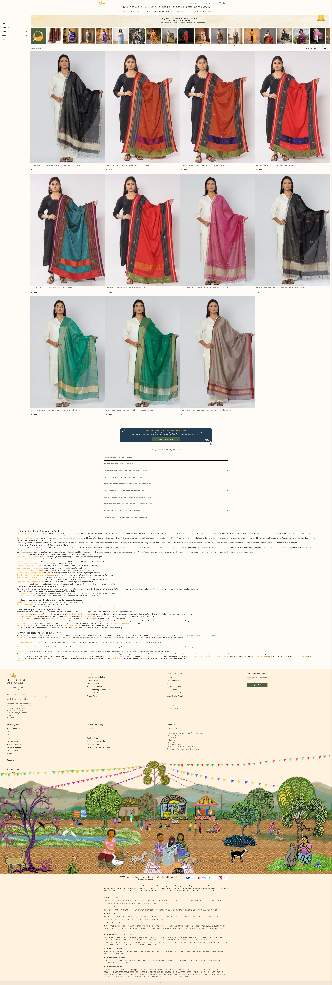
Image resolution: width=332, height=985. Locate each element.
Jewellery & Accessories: (26, 623)
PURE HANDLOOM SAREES (114, 951)
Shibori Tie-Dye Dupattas (26, 563)
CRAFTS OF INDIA (204, 11)
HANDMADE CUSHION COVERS (158, 972)
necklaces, (114, 623)
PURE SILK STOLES (123, 963)
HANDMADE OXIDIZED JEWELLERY (188, 974)
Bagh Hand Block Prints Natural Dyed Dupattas (35, 575)
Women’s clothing (24, 614)
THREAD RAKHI (193, 901)
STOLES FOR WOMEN (132, 960)
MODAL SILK (202, 917)
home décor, (169, 635)
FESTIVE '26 (191, 11)
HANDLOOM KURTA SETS (146, 970)
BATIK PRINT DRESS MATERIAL (174, 940)
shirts (64, 619)
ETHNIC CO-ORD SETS (194, 970)
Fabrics (19, 616)
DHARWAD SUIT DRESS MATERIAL (147, 940)
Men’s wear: (21, 619)
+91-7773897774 (173, 742)
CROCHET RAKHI (145, 901)
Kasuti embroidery (24, 533)
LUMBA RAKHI (109, 903)
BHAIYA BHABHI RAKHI (126, 903)
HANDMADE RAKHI (111, 901)
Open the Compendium (166, 439)
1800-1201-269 (172, 738)
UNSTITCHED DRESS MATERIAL (116, 937)
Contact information (145, 879)
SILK (132, 919)
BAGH (127, 919)
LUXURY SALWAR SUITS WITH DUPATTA (119, 970)
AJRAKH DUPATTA (206, 960)
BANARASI (158, 919)
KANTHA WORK (110, 919)
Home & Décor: (22, 621)
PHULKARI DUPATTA (150, 960)
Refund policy (132, 877)
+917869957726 (184, 733)
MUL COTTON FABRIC (182, 926)
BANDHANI (127, 917)
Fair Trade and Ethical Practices (29, 642)
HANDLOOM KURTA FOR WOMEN (171, 970)
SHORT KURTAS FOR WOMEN (206, 910)
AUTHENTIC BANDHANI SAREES (154, 951)
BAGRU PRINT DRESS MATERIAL (201, 937)
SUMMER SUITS (161, 910)
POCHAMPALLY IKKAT (144, 919)
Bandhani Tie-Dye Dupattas (27, 561)
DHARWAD (167, 917)
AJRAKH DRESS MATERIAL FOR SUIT (144, 937)
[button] (232, 3)
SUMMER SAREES (126, 910)
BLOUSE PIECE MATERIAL (178, 977)
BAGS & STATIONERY (167, 11)
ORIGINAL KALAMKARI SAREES (199, 951)
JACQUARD (137, 917)
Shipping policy (172, 877)
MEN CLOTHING (178, 7)
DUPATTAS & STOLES (202, 7)
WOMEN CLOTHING (162, 7)
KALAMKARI (108, 917)
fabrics (158, 635)
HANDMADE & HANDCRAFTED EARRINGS (156, 974)
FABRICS (133, 7)
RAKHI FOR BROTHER (161, 903)
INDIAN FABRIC (110, 926)
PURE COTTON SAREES (177, 951)
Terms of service (158, 877)
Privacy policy (145, 877)
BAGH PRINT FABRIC (145, 926)
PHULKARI (177, 917)
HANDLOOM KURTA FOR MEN (212, 972)
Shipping (212, 654)
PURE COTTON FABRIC (163, 926)
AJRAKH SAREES (133, 951)
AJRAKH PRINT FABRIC (126, 926)
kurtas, (75, 614)
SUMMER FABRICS (111, 910)
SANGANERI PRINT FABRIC (167, 928)
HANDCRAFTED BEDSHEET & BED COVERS (128, 972)
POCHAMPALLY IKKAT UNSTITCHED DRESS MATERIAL (165, 942)
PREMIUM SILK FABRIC (188, 928)
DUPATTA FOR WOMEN (113, 960)
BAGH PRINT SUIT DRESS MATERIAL (174, 937)
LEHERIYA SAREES (123, 954)
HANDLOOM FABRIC (119, 928)
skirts (91, 614)
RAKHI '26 (181, 11)
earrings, (122, 623)
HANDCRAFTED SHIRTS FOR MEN (185, 972)
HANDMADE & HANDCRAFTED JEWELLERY (121, 974)
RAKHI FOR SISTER (143, 903)
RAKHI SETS (205, 901)
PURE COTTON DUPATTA (169, 960)
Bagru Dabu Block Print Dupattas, (30, 568)
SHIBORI (217, 917)
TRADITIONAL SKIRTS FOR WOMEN (128, 977)
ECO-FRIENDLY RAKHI (176, 901)
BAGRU (120, 919)
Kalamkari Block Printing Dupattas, (30, 573)
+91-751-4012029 (173, 747)
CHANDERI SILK (189, 917)
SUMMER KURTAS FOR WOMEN (180, 910)
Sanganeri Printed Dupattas (27, 559)
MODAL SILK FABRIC (207, 928)
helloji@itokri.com (192, 749)
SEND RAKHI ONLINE (129, 901)
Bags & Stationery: (24, 625)
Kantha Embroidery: (24, 602)
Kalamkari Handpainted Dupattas (30, 566)
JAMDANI (158, 917)
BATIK (210, 917)
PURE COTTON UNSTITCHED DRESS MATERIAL (141, 944)
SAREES (189, 7)
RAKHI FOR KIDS (217, 901)
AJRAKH (118, 917)
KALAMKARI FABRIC (147, 928)
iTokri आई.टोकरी (120, 877)
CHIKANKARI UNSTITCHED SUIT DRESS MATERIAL (123, 942)
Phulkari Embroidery (25, 604)
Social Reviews (260, 656)
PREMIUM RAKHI (160, 901)
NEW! (124, 7)
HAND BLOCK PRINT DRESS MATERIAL (202, 940)
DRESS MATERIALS (145, 7)
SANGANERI (148, 917)
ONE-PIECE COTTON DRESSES (155, 977)
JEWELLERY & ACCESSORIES (146, 11)
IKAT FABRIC (133, 928)
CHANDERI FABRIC (199, 926)
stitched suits (83, 614)
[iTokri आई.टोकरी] (101, 3)
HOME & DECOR (127, 11)
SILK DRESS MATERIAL (197, 942)
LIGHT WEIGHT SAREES (144, 910)
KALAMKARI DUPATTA (188, 960)
